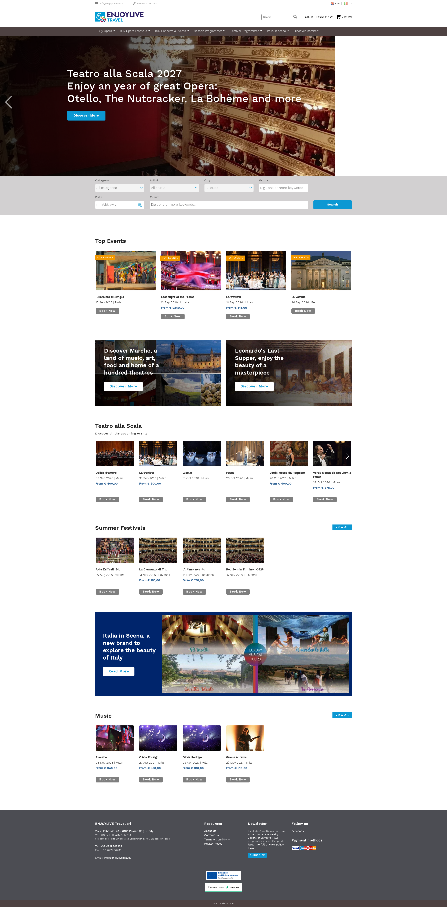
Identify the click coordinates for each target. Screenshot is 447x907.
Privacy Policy (213, 844)
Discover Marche (305, 31)
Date (98, 197)
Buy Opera (105, 31)
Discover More (86, 108)
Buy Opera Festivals (134, 31)
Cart (346, 17)
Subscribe (257, 855)
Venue (264, 180)
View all (342, 527)
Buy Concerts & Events (171, 31)
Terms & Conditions (217, 839)
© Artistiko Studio (223, 903)
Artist (154, 180)
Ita (350, 4)
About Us (210, 831)
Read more (118, 671)
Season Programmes (208, 31)
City (207, 180)
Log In (309, 17)
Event (154, 197)
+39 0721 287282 (147, 4)
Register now (325, 17)
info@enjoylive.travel (112, 4)
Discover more (123, 386)
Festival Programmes (245, 31)
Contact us (211, 835)
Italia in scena (277, 31)
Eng (337, 4)
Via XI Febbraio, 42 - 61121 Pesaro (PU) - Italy (124, 831)
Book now (107, 311)
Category (102, 180)
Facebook (298, 831)
